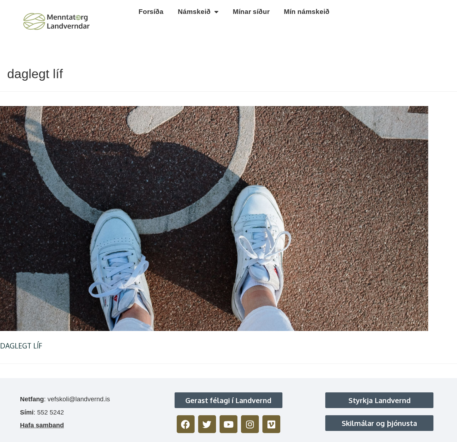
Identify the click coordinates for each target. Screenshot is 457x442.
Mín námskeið (307, 11)
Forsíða (151, 11)
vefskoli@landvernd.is (78, 399)
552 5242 (50, 412)
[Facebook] (186, 424)
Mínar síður (251, 11)
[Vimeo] (271, 424)
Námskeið (194, 11)
